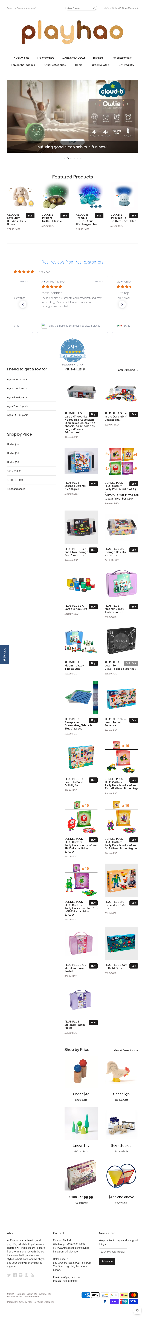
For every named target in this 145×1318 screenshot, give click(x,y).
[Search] (94, 8)
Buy (30, 215)
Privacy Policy (14, 1296)
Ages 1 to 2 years (17, 388)
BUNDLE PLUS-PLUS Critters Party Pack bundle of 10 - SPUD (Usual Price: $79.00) (81, 845)
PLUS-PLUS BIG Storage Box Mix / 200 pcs (115, 552)
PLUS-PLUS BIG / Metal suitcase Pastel (76, 968)
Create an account (26, 8)
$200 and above (16, 488)
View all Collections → (125, 1050)
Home (79, 65)
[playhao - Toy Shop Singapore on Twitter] (9, 1275)
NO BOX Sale (21, 57)
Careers (21, 1294)
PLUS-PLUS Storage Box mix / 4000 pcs (75, 485)
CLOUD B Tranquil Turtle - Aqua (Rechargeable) (86, 219)
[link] (72, 326)
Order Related (101, 65)
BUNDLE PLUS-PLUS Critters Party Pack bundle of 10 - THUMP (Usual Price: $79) (121, 783)
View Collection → (128, 369)
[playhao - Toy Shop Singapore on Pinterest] (26, 1275)
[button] (22, 304)
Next (132, 116)
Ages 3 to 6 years (17, 397)
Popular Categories (23, 65)
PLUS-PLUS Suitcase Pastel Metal (75, 1024)
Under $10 (13, 444)
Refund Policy (31, 1296)
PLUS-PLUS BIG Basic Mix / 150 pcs (114, 905)
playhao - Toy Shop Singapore (39, 1301)
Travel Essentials (121, 57)
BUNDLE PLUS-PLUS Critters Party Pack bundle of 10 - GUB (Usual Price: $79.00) (121, 843)
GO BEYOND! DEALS (74, 57)
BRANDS (98, 57)
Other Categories (55, 65)
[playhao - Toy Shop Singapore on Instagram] (21, 1275)
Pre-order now (45, 57)
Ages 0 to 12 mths (17, 379)
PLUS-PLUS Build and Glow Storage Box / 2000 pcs (76, 552)
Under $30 (13, 453)
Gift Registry (126, 65)
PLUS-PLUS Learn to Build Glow (116, 966)
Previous (13, 116)
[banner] (72, 32)
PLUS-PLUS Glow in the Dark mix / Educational (116, 416)
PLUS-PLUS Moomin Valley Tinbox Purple (114, 609)
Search (10, 1294)
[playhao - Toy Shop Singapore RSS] (32, 1275)
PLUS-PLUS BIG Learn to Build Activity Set (74, 782)
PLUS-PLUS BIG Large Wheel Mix (76, 607)
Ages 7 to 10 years (17, 406)
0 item (114, 8)
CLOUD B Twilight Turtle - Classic (52, 218)
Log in (10, 8)
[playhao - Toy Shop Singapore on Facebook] (15, 1275)
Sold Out (131, 663)
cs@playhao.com (70, 1277)
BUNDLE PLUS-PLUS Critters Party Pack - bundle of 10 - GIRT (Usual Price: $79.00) (81, 908)
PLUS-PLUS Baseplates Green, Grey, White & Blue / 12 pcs (78, 724)
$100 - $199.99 (15, 480)
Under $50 (13, 462)
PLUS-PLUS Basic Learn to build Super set (116, 722)
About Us (32, 1294)
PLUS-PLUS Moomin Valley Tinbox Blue (74, 665)
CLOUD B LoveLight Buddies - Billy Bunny (16, 219)
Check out (132, 8)
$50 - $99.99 (14, 471)
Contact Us (45, 1294)
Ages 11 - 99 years (17, 415)
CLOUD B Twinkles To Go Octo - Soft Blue (123, 218)
